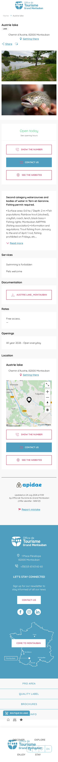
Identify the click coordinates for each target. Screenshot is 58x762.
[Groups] (14, 719)
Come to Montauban (28, 643)
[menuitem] (19, 737)
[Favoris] (42, 749)
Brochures (29, 704)
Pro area (29, 683)
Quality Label (29, 693)
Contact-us (29, 600)
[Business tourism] (21, 719)
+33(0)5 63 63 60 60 (32, 566)
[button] (29, 749)
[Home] (8, 720)
